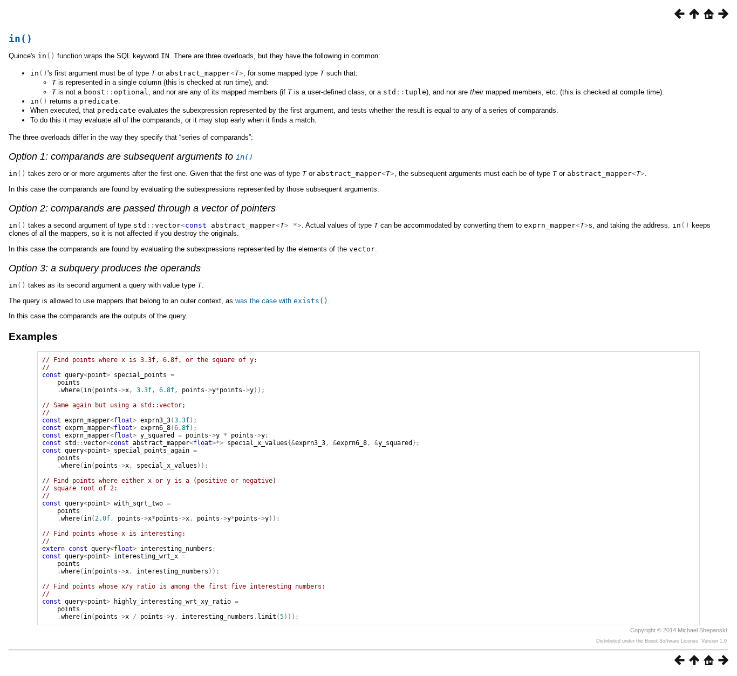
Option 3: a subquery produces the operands (105, 268)
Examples (33, 336)
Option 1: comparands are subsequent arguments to (131, 156)
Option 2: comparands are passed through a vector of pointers (142, 208)
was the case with (281, 301)
